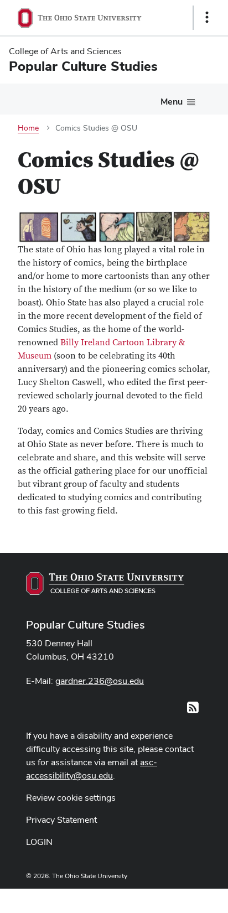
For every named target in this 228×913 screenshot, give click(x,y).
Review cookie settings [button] (71, 797)
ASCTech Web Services (167, 898)
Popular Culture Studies (85, 625)
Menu (171, 101)
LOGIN (39, 842)
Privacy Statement (61, 820)
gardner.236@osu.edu (99, 681)
